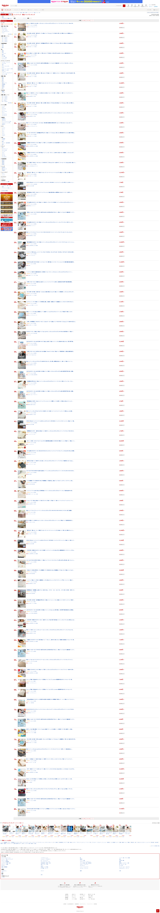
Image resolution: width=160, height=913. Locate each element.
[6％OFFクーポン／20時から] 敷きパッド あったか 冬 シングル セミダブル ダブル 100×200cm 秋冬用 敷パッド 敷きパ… (50, 331)
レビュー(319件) (33, 134)
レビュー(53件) (33, 631)
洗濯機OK (3, 118)
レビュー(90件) (33, 651)
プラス (3, 152)
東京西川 (3, 167)
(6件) (13, 836)
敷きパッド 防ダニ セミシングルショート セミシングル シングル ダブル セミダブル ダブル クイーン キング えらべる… (50, 629)
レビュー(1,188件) (33, 422)
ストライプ (4, 53)
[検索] (124, 6)
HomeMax (29, 792)
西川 (3, 147)
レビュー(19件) (33, 701)
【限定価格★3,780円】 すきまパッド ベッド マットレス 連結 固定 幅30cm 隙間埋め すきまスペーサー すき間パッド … (49, 192)
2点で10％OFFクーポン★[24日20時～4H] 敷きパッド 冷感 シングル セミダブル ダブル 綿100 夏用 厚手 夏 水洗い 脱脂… (50, 371)
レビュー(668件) (33, 621)
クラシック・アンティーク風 (7, 68)
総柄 (3, 54)
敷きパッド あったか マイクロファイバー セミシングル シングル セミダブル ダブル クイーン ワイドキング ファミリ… (49, 659)
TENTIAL (29, 265)
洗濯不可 (3, 124)
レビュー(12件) (33, 323)
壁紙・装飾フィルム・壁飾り (125, 842)
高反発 (3, 85)
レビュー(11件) (33, 452)
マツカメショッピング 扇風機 (32, 732)
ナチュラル (4, 63)
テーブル (17, 842)
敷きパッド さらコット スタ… (128, 833)
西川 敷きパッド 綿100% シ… (44, 833)
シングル (3, 106)
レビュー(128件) (33, 760)
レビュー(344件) (33, 253)
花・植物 (3, 56)
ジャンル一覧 (149, 9)
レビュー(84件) (33, 313)
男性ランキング (23, 9)
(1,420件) (117, 836)
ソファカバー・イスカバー (96, 842)
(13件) (97, 836)
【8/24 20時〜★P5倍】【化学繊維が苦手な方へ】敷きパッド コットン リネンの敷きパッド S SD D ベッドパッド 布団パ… (50, 599)
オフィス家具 (55, 842)
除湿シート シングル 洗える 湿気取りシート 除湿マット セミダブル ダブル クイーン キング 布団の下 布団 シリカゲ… (49, 311)
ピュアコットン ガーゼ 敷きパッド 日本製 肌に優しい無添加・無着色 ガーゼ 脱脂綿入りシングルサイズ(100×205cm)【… (50, 301)
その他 (35, 843)
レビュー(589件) (33, 542)
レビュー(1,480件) (33, 611)
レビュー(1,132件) (33, 661)
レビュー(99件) (33, 750)
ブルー (3, 131)
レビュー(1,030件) (33, 64)
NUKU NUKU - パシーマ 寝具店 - (32, 36)
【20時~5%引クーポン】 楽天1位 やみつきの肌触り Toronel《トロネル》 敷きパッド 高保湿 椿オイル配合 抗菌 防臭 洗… (50, 351)
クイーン (3, 110)
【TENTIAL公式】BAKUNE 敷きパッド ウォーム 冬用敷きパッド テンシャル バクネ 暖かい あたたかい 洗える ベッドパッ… (51, 808)
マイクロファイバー (5, 31)
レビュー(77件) (33, 770)
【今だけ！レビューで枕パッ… (95, 833)
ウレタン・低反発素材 (6, 142)
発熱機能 (3, 84)
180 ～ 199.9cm (4, 38)
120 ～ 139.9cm (4, 98)
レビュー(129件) (33, 432)
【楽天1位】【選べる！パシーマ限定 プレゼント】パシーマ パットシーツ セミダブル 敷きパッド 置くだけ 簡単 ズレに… (50, 172)
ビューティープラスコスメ (31, 255)
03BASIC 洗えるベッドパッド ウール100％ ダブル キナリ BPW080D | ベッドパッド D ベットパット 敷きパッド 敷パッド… (50, 540)
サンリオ (3, 155)
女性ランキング (30, 9)
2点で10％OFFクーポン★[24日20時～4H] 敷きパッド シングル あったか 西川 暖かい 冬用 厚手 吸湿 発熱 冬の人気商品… (50, 609)
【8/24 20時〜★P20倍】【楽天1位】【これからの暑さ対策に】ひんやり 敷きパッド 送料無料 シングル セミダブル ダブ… (50, 291)
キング (3, 112)
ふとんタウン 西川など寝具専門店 (32, 374)
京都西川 (3, 170)
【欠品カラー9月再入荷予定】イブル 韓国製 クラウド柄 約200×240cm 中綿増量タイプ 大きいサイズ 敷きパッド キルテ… (50, 570)
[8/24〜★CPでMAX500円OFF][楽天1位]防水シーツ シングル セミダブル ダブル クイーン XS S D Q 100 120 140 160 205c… (50, 470)
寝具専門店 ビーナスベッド (31, 56)
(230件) (45, 836)
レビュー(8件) (33, 681)
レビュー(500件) (33, 233)
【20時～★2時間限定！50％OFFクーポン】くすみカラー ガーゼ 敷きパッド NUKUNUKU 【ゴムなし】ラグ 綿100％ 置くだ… (51, 321)
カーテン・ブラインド (77, 842)
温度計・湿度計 (3, 843)
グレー (3, 130)
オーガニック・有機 (5, 181)
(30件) (58, 836)
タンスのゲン (4, 156)
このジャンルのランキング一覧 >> (153, 12)
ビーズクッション (41, 842)
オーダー (3, 92)
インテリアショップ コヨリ (31, 384)
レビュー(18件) (33, 492)
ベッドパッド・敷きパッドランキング (24, 14)
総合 (3, 16)
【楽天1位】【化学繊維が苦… (76, 833)
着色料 (3, 161)
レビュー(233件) (33, 204)
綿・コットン (4, 27)
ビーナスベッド (5, 148)
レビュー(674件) (33, 144)
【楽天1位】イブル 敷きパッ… (115, 833)
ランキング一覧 (4, 190)
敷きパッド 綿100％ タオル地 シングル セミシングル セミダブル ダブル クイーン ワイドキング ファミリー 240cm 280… (50, 23)
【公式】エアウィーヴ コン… (11, 833)
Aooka (28, 66)
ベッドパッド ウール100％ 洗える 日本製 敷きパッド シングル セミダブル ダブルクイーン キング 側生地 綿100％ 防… (49, 490)
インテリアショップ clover (31, 464)
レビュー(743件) (33, 740)
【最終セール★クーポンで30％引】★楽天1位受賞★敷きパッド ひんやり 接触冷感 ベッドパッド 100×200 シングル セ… (50, 63)
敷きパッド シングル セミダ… (37, 833)
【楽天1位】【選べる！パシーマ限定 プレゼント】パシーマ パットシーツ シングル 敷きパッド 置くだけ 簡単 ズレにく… (50, 83)
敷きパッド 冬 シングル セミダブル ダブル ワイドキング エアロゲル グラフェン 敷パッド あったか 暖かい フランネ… (49, 788)
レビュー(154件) (33, 273)
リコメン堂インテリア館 (31, 522)
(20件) (6, 836)
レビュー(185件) (33, 243)
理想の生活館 (29, 474)
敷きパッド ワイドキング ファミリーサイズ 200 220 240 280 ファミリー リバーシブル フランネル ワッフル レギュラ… (49, 232)
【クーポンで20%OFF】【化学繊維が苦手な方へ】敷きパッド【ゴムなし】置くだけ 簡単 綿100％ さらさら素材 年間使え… (50, 132)
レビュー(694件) (33, 154)
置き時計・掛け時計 (154, 842)
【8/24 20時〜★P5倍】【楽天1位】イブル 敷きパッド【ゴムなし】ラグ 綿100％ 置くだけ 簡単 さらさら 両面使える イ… (50, 33)
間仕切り (132, 842)
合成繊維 (3, 138)
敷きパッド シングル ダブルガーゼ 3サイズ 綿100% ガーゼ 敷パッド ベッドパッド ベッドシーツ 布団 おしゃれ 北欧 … (49, 411)
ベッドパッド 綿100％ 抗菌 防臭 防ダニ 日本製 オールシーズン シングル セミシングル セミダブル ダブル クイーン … (49, 271)
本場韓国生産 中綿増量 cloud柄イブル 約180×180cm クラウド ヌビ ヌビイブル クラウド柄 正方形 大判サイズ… (50, 590)
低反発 (3, 86)
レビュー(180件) (33, 363)
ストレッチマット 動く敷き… (5, 833)
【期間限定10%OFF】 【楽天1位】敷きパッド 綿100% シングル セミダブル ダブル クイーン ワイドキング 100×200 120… (50, 430)
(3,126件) (33, 836)
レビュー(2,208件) (33, 25)
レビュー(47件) (33, 283)
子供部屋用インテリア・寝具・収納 (65, 842)
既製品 (3, 91)
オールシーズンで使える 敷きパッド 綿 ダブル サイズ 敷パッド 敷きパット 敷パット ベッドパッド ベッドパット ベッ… (50, 500)
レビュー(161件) (33, 482)
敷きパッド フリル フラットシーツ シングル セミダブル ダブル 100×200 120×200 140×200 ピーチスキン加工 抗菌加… (49, 510)
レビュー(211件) (33, 164)
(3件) (84, 836)
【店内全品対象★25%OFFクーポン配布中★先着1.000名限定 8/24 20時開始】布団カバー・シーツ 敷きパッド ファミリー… (50, 699)
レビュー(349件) (33, 353)
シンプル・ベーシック (6, 62)
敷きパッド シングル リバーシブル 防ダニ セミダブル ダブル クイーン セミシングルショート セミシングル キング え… (50, 112)
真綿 (3, 144)
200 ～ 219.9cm (4, 37)
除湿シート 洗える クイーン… (89, 833)
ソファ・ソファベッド (33, 842)
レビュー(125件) (33, 671)
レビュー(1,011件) (33, 84)
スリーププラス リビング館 (32, 762)
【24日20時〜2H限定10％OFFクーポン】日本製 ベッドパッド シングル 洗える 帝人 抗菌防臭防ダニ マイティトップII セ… (50, 550)
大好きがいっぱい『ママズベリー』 (33, 394)
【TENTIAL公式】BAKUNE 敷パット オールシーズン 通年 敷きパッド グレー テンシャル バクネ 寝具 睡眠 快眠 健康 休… (50, 261)
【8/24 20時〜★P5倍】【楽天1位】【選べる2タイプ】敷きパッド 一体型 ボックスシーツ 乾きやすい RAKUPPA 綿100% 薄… (51, 73)
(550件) (39, 836)
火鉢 (23, 843)
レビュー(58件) (33, 800)
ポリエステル (4, 28)
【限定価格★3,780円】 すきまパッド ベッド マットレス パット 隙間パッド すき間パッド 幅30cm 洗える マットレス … (49, 401)
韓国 (3, 47)
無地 (3, 50)
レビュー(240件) (33, 174)
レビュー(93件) (33, 591)
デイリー (24, 18)
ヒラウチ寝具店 (30, 782)
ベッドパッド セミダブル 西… (57, 833)
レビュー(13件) (33, 462)
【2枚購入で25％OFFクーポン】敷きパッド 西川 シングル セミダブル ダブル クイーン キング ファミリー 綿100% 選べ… (50, 669)
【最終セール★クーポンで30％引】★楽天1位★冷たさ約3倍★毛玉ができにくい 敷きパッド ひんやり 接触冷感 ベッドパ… (50, 212)
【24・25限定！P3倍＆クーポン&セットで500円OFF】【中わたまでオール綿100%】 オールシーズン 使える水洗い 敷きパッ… (51, 162)
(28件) (65, 836)
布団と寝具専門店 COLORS (32, 96)
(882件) (104, 836)
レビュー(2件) (33, 780)
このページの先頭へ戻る (154, 845)
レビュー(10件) (33, 412)
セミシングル (4, 111)
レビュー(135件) (33, 303)
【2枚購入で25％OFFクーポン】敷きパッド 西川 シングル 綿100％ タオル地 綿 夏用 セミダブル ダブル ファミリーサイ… (50, 142)
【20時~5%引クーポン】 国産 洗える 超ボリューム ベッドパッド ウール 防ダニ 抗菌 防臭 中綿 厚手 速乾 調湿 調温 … (49, 281)
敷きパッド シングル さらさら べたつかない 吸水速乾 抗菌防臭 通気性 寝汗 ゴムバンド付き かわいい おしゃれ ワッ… (49, 122)
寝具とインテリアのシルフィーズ (32, 126)
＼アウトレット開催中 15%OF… (63, 833)
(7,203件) (20, 836)
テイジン (3, 154)
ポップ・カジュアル (5, 66)
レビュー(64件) (33, 552)
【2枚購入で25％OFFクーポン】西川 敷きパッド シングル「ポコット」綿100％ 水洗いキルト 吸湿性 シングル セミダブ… (50, 152)
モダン (3, 67)
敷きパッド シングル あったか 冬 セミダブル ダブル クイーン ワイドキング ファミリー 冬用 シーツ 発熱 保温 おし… (49, 749)
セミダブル (4, 108)
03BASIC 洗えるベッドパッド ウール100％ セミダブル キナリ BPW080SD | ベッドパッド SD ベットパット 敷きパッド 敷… (50, 421)
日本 (3, 46)
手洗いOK (3, 120)
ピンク (3, 132)
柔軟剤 (3, 162)
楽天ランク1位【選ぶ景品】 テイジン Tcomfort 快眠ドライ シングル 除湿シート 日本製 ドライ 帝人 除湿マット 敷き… (49, 729)
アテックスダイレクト (31, 444)
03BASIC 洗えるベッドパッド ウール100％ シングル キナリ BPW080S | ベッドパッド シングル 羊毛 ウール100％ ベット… (50, 182)
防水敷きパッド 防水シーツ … (24, 833)
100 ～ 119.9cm (4, 40)
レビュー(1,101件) (33, 581)
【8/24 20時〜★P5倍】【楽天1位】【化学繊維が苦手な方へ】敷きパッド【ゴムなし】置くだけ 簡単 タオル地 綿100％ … (50, 43)
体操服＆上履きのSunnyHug (31, 404)
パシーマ (3, 151)
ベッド (1, 842)
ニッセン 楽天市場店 (31, 702)
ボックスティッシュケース (145, 842)
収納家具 (5, 842)
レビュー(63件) (33, 263)
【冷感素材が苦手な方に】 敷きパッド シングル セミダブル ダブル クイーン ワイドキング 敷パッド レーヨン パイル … (50, 381)
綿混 (3, 141)
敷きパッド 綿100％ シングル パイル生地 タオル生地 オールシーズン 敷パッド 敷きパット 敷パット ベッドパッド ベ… (49, 92)
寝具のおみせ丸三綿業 (31, 424)
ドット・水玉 (4, 57)
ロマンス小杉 (4, 150)
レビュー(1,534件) (33, 94)
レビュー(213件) (33, 104)
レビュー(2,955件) (33, 333)
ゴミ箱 (138, 842)
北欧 (3, 64)
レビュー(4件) (33, 601)
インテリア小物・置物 (29, 843)
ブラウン (3, 134)
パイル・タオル (5, 30)
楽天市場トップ (3, 12)
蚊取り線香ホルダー (17, 843)
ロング (3, 173)
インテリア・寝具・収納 (19, 12)
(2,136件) (78, 836)
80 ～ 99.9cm (4, 100)
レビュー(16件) (33, 502)
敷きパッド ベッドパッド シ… (83, 833)
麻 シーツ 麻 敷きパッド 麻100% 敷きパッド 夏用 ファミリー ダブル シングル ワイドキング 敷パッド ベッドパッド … (49, 759)
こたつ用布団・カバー (114, 842)
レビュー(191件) (33, 532)
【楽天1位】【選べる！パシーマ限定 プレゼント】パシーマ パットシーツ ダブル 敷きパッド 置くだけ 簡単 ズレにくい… (50, 530)
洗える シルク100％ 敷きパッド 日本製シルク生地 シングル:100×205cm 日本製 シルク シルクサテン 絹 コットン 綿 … (49, 778)
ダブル (3, 107)
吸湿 (3, 77)
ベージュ (3, 127)
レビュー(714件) (33, 74)
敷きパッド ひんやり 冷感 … (70, 833)
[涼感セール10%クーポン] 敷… (31, 833)
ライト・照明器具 (11, 842)
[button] (132, 6)
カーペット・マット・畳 (86, 842)
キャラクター (4, 58)
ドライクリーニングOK (6, 122)
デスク (21, 842)
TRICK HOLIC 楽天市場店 (31, 593)
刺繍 (3, 52)
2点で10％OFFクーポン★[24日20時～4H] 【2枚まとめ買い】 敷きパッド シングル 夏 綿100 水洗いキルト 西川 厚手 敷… (50, 341)
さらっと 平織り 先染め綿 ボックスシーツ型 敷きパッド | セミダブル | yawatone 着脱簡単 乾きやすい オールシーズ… (49, 689)
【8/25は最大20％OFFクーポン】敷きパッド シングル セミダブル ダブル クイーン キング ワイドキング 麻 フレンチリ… (50, 222)
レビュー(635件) (33, 383)
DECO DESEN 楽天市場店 (31, 573)
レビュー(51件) (33, 402)
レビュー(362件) (33, 124)
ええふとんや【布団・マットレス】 (33, 305)
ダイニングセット (48, 842)
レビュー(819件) (33, 472)
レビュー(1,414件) (33, 35)
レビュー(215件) (33, 571)
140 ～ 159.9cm (4, 41)
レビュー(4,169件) (33, 114)
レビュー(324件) (33, 214)
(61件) (26, 836)
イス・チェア (25, 842)
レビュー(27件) (33, 442)
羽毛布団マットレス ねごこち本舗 (33, 275)
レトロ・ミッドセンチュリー (7, 72)
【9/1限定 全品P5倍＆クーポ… (51, 833)
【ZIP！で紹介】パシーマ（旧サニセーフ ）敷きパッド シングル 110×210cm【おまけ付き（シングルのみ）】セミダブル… (50, 768)
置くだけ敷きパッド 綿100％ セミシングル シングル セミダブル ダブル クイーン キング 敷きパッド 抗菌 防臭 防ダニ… (49, 520)
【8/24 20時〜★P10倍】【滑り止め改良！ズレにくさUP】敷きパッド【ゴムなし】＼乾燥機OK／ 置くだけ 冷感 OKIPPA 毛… (51, 739)
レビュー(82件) (33, 711)
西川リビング (4, 168)
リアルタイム (36, 9)
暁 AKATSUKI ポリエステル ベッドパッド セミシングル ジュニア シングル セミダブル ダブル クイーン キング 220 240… (50, 709)
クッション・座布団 (106, 842)
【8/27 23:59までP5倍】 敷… (18, 833)
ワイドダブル (4, 114)
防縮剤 (3, 164)
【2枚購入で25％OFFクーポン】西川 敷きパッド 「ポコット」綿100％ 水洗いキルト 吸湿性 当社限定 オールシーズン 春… (50, 639)
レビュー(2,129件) (33, 45)
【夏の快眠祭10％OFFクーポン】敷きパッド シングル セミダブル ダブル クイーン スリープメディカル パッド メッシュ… (50, 242)
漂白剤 (3, 160)
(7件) (71, 836)
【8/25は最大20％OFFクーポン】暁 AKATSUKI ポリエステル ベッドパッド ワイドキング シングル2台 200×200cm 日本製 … (50, 450)
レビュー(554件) (33, 343)
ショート (3, 174)
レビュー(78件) (33, 373)
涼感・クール (4, 82)
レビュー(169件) (33, 194)
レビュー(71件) (33, 810)
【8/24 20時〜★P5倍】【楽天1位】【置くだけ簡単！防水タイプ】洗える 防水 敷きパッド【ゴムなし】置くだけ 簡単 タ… (50, 102)
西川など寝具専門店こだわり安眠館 (33, 245)
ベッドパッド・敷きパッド (33, 12)
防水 (3, 88)
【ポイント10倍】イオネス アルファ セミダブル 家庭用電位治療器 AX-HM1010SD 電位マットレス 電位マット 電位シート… (50, 440)
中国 (3, 44)
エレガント (4, 71)
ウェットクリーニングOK (6, 121)
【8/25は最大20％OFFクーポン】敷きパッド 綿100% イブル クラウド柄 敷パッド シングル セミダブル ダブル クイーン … (50, 202)
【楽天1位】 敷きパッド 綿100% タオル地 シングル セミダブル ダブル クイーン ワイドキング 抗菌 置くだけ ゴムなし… (50, 460)
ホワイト (3, 128)
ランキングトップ (17, 9)
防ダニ (3, 81)
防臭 (3, 80)
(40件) (52, 836)
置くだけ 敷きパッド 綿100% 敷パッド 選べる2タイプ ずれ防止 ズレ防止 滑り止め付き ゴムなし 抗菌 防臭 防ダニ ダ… (49, 53)
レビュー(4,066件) (33, 184)
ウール (3, 32)
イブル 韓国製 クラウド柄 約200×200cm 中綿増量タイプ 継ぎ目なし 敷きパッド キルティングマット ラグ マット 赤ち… (49, 480)
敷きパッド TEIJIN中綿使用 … (122, 833)
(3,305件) (110, 836)
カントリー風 (4, 74)
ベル (3, 178)
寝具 (26, 12)
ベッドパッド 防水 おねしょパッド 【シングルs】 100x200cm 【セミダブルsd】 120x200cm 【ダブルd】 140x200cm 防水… (50, 252)
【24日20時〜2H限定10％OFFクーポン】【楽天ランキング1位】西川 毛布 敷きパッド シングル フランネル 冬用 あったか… (50, 619)
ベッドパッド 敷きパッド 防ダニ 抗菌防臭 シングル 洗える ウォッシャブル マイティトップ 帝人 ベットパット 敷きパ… (50, 580)
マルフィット (29, 752)
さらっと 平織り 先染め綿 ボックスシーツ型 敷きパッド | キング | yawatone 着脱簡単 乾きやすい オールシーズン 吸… (49, 679)
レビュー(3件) (33, 512)
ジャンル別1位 (42, 9)
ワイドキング (4, 115)
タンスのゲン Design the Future (32, 285)
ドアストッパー (10, 843)
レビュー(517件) (33, 293)
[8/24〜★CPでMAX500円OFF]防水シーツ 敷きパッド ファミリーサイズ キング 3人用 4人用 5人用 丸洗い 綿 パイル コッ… (50, 560)
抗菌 (3, 78)
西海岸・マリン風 (5, 70)
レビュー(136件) (33, 790)
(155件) (123, 836)
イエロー (3, 135)
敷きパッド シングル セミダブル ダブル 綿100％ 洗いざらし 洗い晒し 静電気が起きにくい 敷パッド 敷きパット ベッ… (49, 361)
